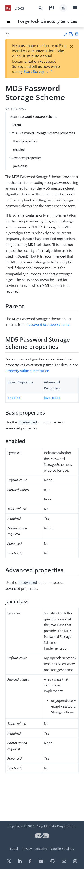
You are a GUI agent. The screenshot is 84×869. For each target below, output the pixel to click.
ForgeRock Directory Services (47, 21)
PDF (76, 34)
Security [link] (41, 848)
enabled (19, 149)
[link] (8, 8)
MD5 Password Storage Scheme (33, 116)
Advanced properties (26, 158)
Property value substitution (27, 370)
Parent (16, 125)
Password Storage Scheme (48, 324)
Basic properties (25, 141)
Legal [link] (14, 848)
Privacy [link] (27, 848)
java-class (20, 166)
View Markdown (71, 34)
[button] (63, 8)
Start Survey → (36, 71)
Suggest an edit (65, 34)
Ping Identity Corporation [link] (56, 826)
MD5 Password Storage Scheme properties (43, 133)
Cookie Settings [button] (62, 848)
